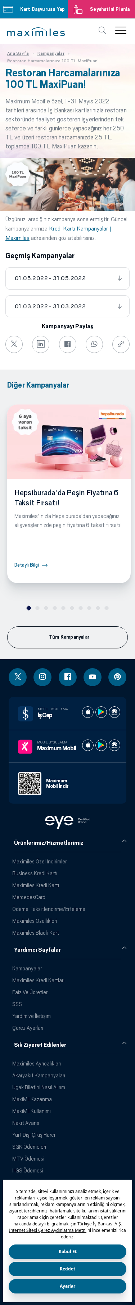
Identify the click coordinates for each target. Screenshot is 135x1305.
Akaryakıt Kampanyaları (38, 1075)
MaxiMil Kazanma (32, 1099)
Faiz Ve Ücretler (30, 992)
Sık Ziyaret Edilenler (40, 1045)
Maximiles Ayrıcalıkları (36, 1063)
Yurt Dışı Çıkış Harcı (33, 1135)
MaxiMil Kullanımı (31, 1111)
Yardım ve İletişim (31, 1016)
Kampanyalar (27, 968)
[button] (36, 31)
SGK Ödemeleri (29, 1147)
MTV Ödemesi (28, 1159)
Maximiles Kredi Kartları (38, 980)
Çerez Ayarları (27, 1028)
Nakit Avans (25, 1123)
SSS (17, 1004)
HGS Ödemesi (27, 1170)
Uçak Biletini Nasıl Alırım (38, 1087)
